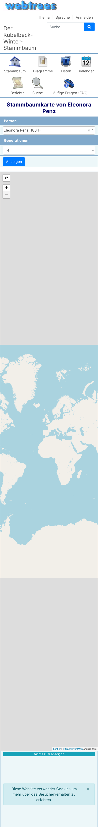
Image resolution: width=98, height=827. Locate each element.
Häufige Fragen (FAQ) (69, 93)
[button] (6, 178)
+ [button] (6, 188)
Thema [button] (44, 17)
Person (10, 121)
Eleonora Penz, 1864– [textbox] (47, 130)
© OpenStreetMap (73, 749)
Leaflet (57, 749)
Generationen (16, 140)
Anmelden (84, 17)
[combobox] (49, 130)
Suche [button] (37, 93)
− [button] (6, 195)
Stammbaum (15, 71)
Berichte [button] (17, 93)
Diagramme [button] (43, 71)
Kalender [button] (86, 71)
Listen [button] (66, 71)
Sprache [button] (63, 17)
